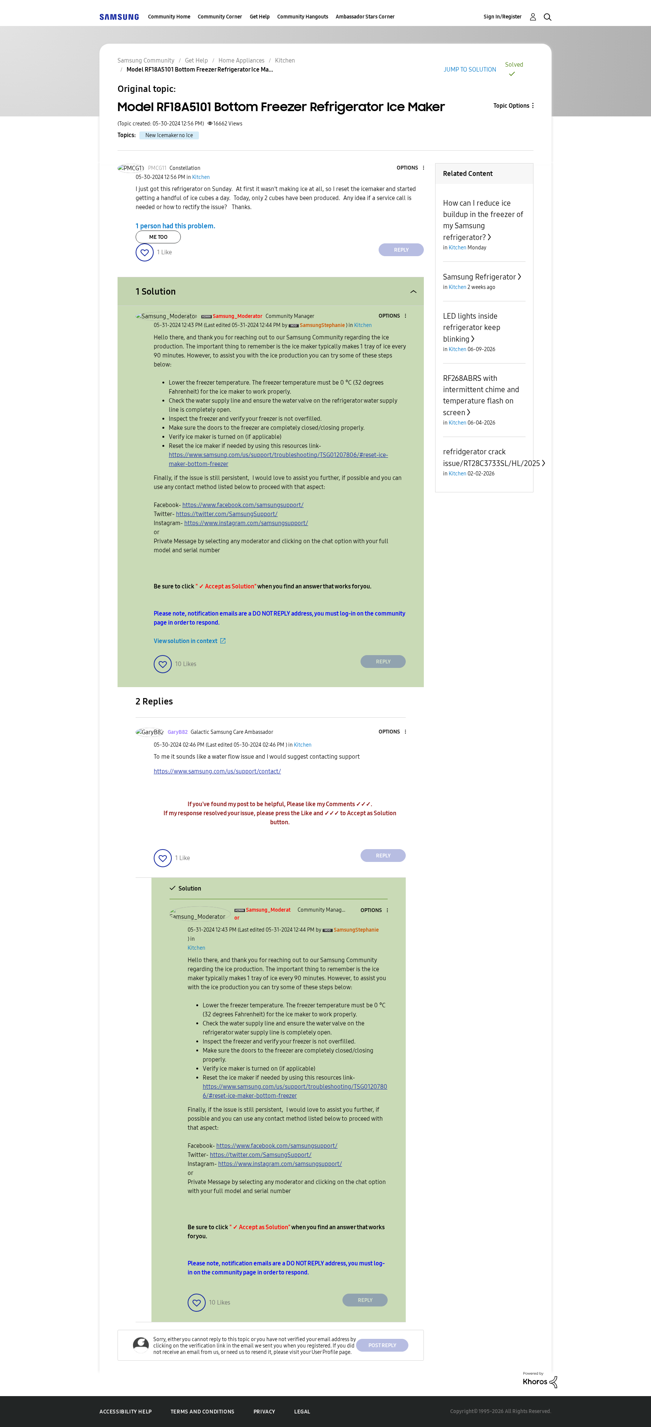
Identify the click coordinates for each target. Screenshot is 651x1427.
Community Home (169, 17)
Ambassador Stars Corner (365, 17)
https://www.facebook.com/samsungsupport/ (243, 505)
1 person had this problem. (175, 226)
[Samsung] (119, 16)
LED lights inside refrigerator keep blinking (471, 328)
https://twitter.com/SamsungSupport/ (227, 514)
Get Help (260, 17)
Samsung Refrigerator (479, 276)
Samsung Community (146, 60)
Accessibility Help (125, 1412)
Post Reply (382, 1345)
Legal (302, 1412)
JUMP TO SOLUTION (470, 69)
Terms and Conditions (203, 1412)
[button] (411, 168)
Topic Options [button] (511, 105)
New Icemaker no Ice (169, 135)
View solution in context (185, 641)
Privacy (264, 1412)
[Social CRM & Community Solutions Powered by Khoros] (540, 1379)
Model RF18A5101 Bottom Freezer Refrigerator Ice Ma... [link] (200, 69)
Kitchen (285, 60)
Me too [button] (158, 237)
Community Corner (220, 17)
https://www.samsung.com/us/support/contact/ (217, 771)
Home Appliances (241, 60)
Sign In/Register (503, 17)
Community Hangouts (302, 17)
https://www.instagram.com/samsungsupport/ (246, 523)
